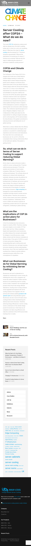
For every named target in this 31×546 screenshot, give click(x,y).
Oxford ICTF (7, 450)
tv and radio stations (17, 471)
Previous (11, 326)
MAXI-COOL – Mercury (6, 527)
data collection (16, 430)
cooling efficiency (14, 428)
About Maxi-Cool (5, 511)
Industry (4, 25)
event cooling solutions (9, 435)
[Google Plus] (13, 318)
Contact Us (3, 514)
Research (9, 416)
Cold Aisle (7, 428)
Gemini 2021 (16, 435)
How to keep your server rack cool (11, 437)
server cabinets (12, 457)
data (12, 430)
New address (15, 448)
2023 (6, 426)
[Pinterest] (16, 318)
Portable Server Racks (10, 452)
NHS (20, 448)
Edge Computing (12, 433)
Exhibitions (10, 404)
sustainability (10, 471)
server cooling (12, 462)
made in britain (9, 444)
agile (9, 426)
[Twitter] (11, 318)
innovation (15, 439)
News (8, 412)
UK (23, 471)
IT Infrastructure (10, 442)
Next (11, 333)
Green (21, 435)
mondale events (16, 446)
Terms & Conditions (14, 540)
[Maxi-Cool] (10, 3)
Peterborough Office (13, 450)
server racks (21, 465)
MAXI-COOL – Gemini (6, 525)
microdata (7, 446)
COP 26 (11, 44)
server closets (8, 459)
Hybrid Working (9, 439)
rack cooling (17, 496)
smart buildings (20, 468)
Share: (4, 318)
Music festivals (9, 448)
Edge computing (20, 189)
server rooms (10, 468)
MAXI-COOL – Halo (5, 523)
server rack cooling (11, 465)
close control (18, 427)
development (22, 430)
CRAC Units (8, 430)
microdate (11, 446)
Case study (12, 426)
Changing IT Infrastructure (11, 375)
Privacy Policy (4, 540)
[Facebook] (8, 318)
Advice (9, 392)
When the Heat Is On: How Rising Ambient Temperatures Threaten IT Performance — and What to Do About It (15, 355)
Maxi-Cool (11, 25)
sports (6, 471)
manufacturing (18, 444)
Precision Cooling (9, 454)
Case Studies (10, 396)
